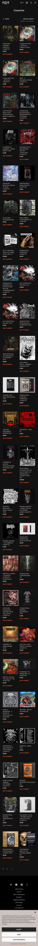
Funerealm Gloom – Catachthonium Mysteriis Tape (8, 465)
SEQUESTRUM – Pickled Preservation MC (8, 817)
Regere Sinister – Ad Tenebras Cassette (8, 542)
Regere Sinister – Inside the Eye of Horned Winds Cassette (25, 509)
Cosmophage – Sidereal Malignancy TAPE (25, 610)
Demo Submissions (19, 894)
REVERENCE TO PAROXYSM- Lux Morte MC (25, 673)
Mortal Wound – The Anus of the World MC (9, 678)
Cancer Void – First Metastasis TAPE (9, 397)
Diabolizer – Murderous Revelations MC (25, 538)
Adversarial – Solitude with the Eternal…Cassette (8, 748)
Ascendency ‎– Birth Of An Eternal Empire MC (25, 852)
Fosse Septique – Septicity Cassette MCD (25, 45)
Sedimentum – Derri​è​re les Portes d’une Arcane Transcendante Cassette (8, 287)
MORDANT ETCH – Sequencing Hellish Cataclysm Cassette (25, 150)
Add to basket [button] (7, 54)
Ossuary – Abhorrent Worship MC (7, 431)
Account (19, 905)
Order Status (19, 902)
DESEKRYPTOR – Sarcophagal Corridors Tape (25, 323)
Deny (19, 934)
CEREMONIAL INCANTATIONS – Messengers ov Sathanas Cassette (25, 114)
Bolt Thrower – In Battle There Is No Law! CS (8, 252)
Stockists (19, 897)
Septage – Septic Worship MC (26, 710)
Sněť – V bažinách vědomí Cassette (26, 80)
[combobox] (26, 19)
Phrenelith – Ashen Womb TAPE (7, 646)
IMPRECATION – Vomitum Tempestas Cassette (25, 397)
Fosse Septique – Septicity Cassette (8, 80)
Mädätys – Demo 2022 (25, 747)
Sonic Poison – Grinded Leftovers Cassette (8, 783)
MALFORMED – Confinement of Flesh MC (26, 219)
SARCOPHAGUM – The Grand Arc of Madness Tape (8, 356)
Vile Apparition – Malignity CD (26, 284)
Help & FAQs (19, 889)
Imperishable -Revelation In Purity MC (25, 185)
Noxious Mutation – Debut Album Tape (7, 509)
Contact (19, 892)
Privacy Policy (22, 943)
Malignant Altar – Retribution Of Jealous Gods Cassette (26, 817)
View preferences (19, 940)
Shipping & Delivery (19, 900)
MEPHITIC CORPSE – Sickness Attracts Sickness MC (9, 576)
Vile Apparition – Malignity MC (9, 322)
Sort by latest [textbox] (28, 19)
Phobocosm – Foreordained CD (25, 575)
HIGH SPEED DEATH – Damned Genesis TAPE (25, 364)
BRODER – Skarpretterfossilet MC (28, 782)
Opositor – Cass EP (26, 430)
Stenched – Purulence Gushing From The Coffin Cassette (8, 611)
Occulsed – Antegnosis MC (8, 219)
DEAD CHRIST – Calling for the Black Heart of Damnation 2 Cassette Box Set (26, 473)
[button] (35, 912)
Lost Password (19, 908)
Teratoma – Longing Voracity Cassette (7, 46)
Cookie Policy (14, 943)
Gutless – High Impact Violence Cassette (26, 646)
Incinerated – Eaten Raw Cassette (24, 252)
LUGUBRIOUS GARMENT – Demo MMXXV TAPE (9, 149)
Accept (19, 929)
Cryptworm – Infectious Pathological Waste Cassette (9, 113)
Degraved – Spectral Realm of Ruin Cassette (9, 186)
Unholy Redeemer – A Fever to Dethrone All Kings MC (8, 713)
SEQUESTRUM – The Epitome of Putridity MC (8, 851)
